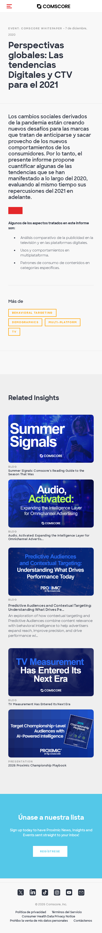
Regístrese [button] (50, 851)
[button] (9, 6)
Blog (12, 466)
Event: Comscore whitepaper (35, 28)
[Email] (81, 894)
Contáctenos (83, 921)
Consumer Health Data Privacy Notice (48, 916)
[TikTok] (45, 894)
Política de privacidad (30, 912)
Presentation (20, 761)
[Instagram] (57, 894)
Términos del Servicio (67, 912)
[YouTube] (69, 894)
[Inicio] (53, 6)
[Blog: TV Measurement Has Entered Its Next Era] (51, 672)
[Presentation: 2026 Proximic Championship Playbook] (51, 733)
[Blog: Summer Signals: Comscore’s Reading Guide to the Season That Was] (51, 439)
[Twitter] (21, 894)
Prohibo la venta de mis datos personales (39, 921)
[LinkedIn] (33, 894)
